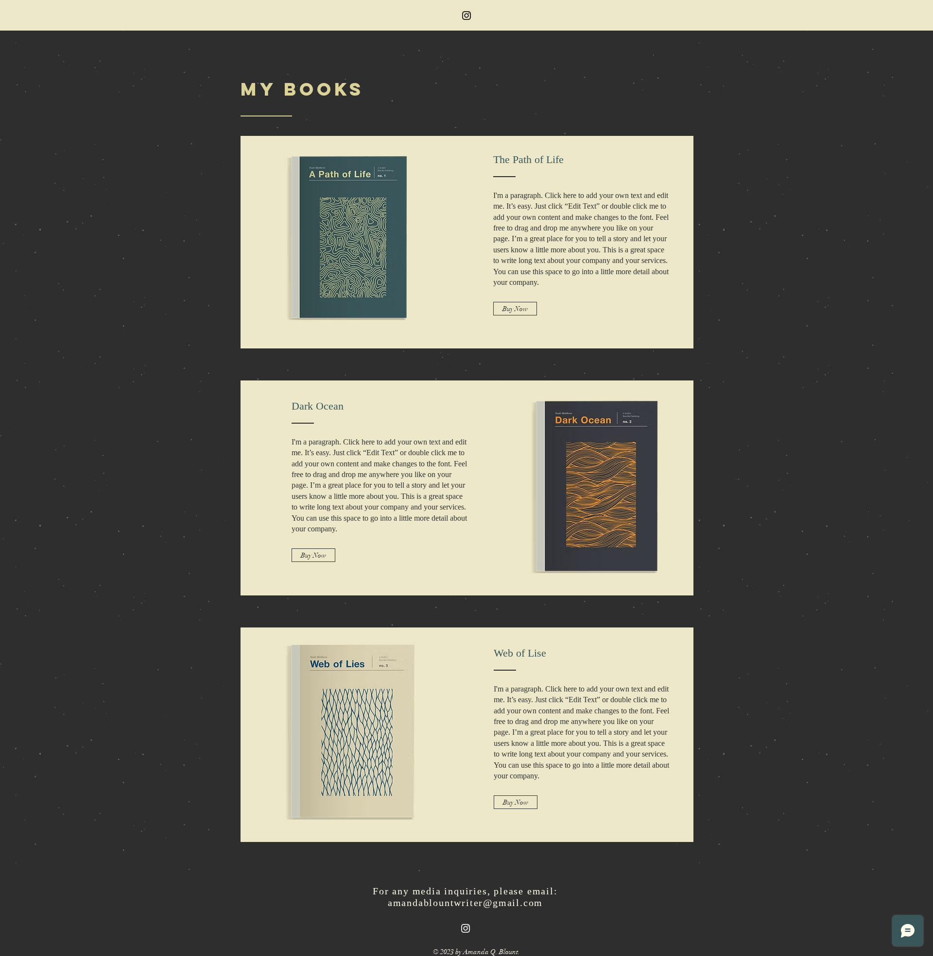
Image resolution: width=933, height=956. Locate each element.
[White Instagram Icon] (465, 928)
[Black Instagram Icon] (466, 15)
